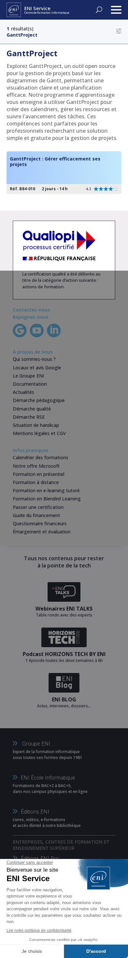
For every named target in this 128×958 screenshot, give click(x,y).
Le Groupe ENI (28, 376)
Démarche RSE (29, 417)
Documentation (30, 384)
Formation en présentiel (38, 474)
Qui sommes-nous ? (34, 359)
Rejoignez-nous (30, 317)
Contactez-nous (31, 310)
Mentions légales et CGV (39, 433)
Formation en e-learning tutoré (46, 490)
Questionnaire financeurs (40, 523)
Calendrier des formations (40, 457)
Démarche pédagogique (39, 400)
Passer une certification (38, 507)
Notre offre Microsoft (36, 466)
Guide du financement (36, 515)
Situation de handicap (36, 425)
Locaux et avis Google (37, 367)
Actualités (23, 392)
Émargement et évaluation (42, 532)
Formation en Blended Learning (47, 499)
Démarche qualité (32, 409)
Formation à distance (36, 482)
